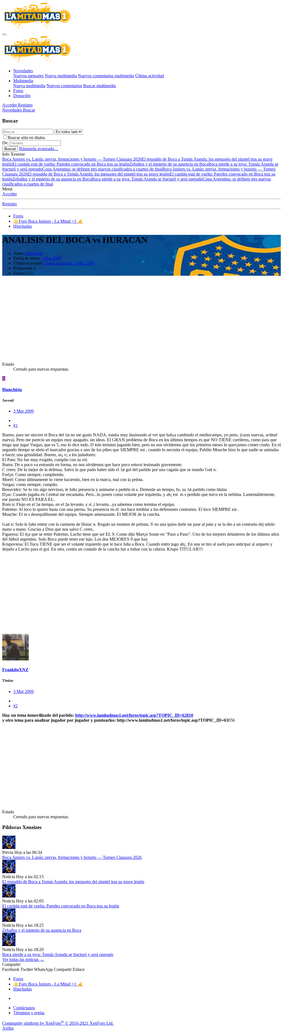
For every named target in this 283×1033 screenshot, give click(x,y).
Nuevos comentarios (64, 85)
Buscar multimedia (99, 85)
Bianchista (34, 253)
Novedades (23, 70)
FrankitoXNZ (15, 669)
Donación (21, 95)
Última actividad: (69, 263)
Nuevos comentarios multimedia (106, 75)
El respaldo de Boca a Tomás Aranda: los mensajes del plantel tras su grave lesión (99, 174)
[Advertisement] (141, 318)
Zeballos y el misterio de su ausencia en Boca (168, 164)
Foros (18, 90)
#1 (15, 425)
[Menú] (4, 34)
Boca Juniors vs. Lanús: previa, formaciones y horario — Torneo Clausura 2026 (72, 159)
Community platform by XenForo (58, 1023)
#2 (15, 705)
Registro (9, 203)
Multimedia (23, 80)
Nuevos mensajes (28, 75)
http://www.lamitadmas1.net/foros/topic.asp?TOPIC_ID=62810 (134, 715)
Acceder (9, 194)
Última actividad (149, 75)
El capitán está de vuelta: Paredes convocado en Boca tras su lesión (70, 164)
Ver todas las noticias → (23, 959)
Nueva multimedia (61, 75)
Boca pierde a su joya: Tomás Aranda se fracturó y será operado (147, 179)
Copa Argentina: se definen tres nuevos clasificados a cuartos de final (102, 169)
